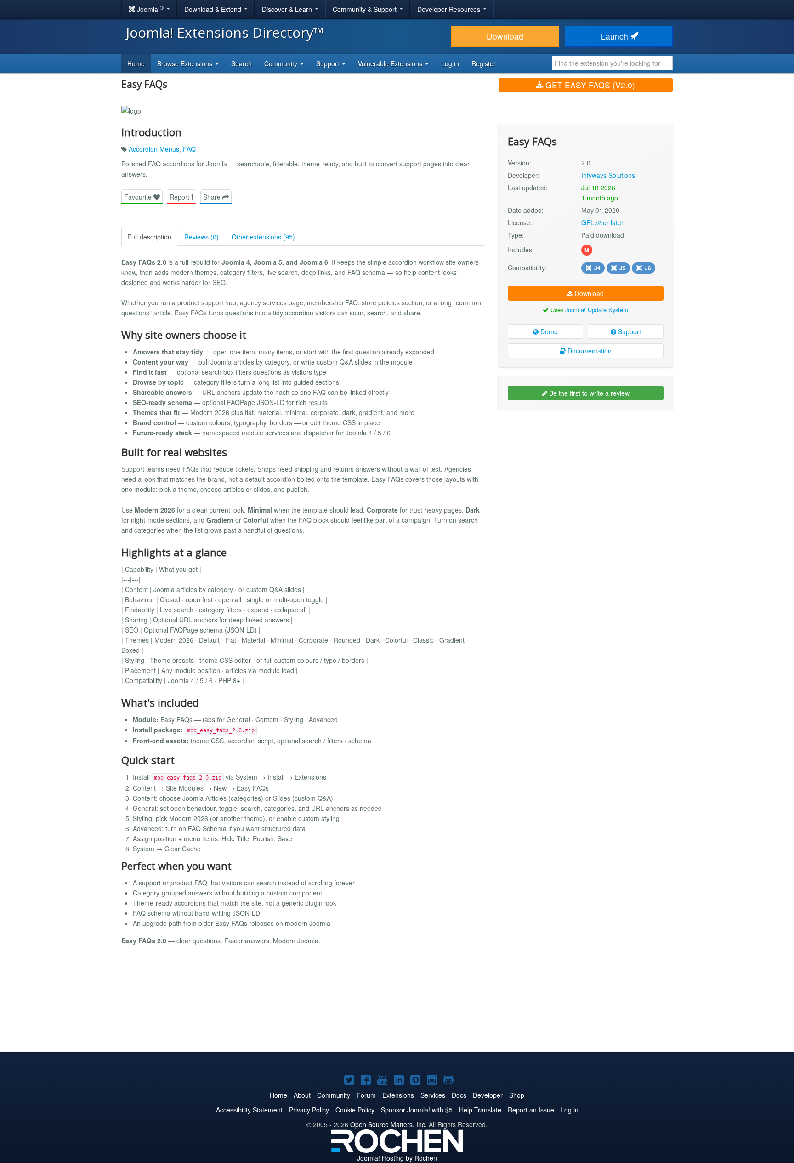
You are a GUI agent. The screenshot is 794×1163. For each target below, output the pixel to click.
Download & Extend (213, 9)
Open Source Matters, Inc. (388, 1124)
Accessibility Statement (249, 1109)
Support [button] (328, 63)
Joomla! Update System (596, 309)
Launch (615, 36)
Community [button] (281, 63)
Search (241, 63)
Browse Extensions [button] (185, 63)
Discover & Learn (288, 9)
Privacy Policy (309, 1109)
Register (483, 63)
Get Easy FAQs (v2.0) (589, 85)
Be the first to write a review (588, 393)
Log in (450, 63)
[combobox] (612, 63)
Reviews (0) (201, 236)
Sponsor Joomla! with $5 (417, 1109)
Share (212, 196)
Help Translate (480, 1109)
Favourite (138, 196)
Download (505, 36)
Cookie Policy (354, 1109)
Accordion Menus (154, 149)
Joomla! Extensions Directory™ (225, 32)
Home (136, 63)
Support (628, 331)
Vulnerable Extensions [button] (391, 63)
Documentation (589, 350)
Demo (548, 331)
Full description (149, 236)
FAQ (189, 149)
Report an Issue (531, 1109)
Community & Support (365, 9)
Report (180, 196)
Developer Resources (449, 9)
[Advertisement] (586, 476)
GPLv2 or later (602, 222)
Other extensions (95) (263, 236)
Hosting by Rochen (397, 1158)
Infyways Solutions (608, 175)
